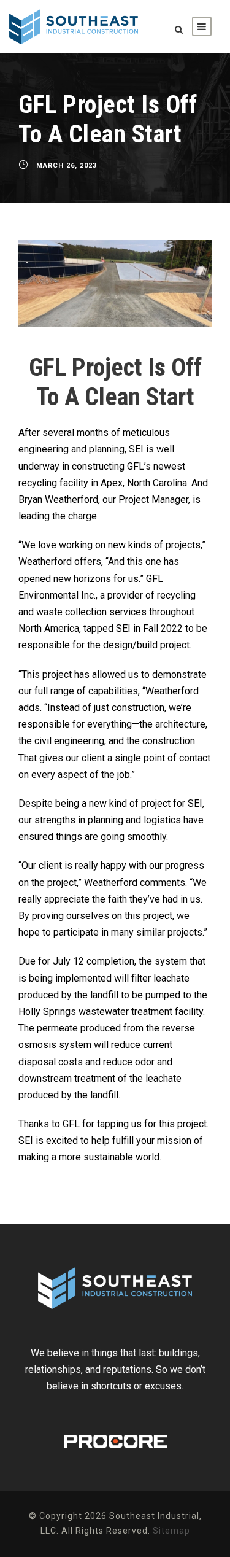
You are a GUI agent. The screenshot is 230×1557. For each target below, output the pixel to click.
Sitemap (171, 1531)
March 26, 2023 (66, 165)
